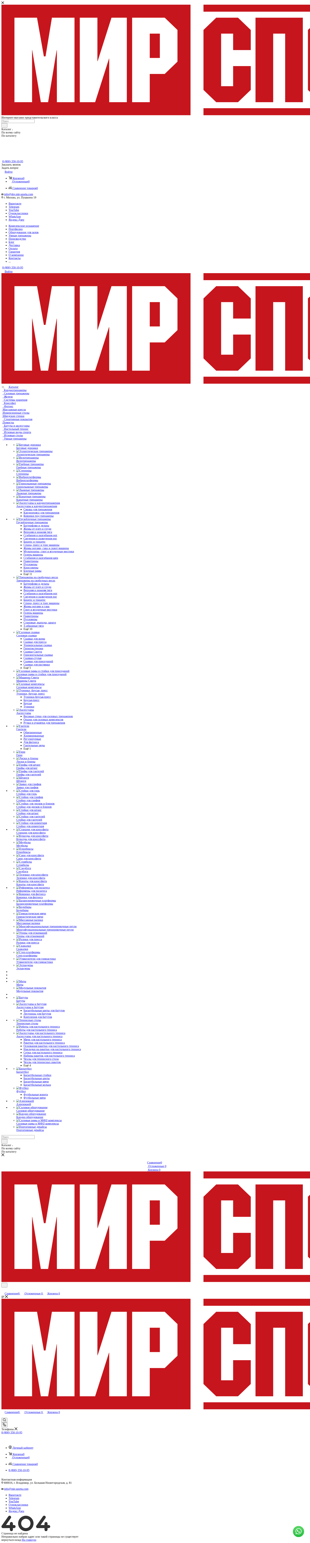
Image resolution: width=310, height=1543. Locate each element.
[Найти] (4, 125)
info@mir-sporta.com (16, 1488)
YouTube (14, 210)
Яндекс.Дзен (16, 219)
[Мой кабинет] (3, 1289)
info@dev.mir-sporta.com (18, 194)
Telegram (14, 206)
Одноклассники (18, 213)
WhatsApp (15, 216)
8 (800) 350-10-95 (12, 161)
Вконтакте (15, 203)
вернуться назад (11, 1539)
